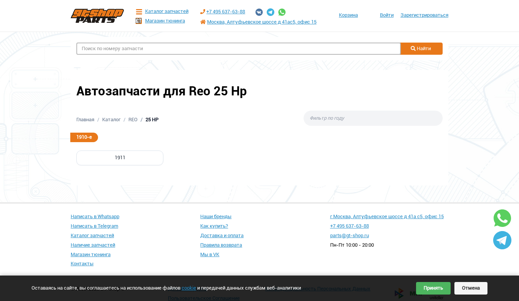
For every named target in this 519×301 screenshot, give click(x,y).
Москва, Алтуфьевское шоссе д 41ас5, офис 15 (261, 22)
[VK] (259, 12)
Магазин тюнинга (165, 21)
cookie (189, 288)
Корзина (348, 15)
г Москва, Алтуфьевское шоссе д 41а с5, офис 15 (387, 216)
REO (133, 119)
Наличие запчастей (93, 245)
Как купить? (214, 226)
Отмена (471, 288)
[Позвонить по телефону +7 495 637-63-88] (202, 11)
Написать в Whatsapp (95, 216)
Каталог (111, 119)
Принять (433, 288)
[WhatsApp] (282, 12)
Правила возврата (221, 245)
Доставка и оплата (222, 235)
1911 (120, 157)
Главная (85, 119)
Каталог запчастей (166, 11)
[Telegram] (270, 12)
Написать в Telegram (94, 226)
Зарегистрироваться (424, 15)
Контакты (82, 263)
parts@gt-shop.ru (349, 235)
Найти (423, 48)
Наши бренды (215, 216)
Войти (387, 15)
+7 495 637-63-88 (225, 11)
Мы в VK (209, 254)
